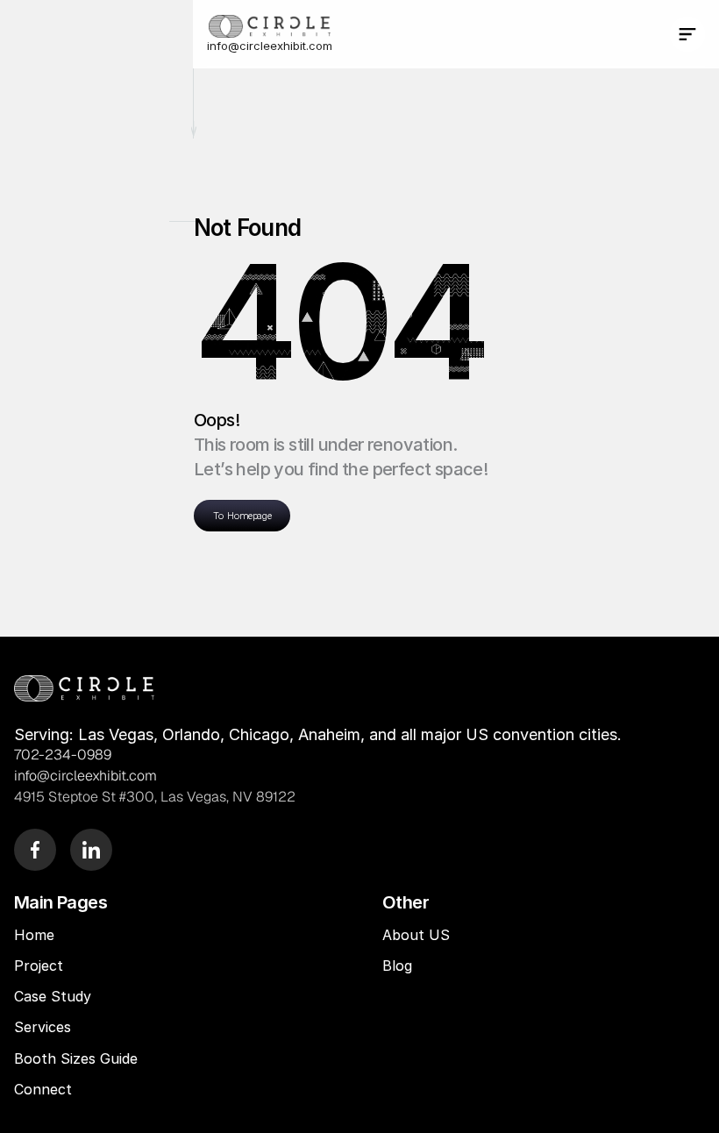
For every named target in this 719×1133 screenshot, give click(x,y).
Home (34, 935)
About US (416, 935)
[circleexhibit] (84, 688)
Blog (399, 965)
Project (38, 965)
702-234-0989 (62, 754)
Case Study (55, 996)
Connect (43, 1089)
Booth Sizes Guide (76, 1058)
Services (42, 1027)
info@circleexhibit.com (269, 46)
